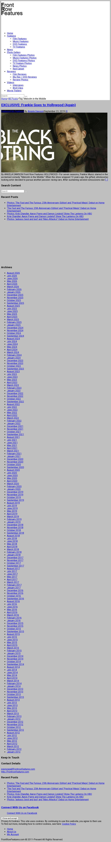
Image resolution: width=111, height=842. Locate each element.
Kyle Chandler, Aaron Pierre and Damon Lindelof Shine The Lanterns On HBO (45, 216)
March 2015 (13, 648)
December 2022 (15, 393)
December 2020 (15, 459)
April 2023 (12, 382)
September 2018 (15, 533)
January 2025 (14, 325)
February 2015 (14, 650)
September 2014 (15, 664)
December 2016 (15, 590)
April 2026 (12, 284)
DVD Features (20, 44)
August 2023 (13, 371)
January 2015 (14, 653)
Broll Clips (18, 88)
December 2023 (15, 360)
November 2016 (15, 593)
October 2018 (14, 530)
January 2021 (14, 456)
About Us (11, 831)
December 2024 (15, 327)
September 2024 (15, 336)
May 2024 (12, 347)
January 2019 (14, 522)
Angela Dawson (36, 111)
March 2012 (13, 746)
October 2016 (14, 596)
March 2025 (13, 319)
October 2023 (14, 366)
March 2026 (13, 286)
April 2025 (12, 316)
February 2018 (14, 552)
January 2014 (14, 686)
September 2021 (15, 434)
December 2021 (15, 426)
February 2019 (14, 519)
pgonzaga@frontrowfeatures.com (18, 769)
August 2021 (13, 437)
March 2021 (13, 451)
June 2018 (12, 541)
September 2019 (15, 500)
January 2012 (14, 752)
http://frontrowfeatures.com (15, 771)
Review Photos (20, 79)
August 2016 (13, 601)
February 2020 (14, 486)
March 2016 (13, 615)
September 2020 (15, 467)
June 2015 (12, 639)
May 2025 (12, 314)
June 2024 (12, 344)
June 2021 (12, 442)
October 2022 (14, 399)
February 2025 (14, 322)
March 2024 (13, 352)
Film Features (20, 38)
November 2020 (15, 461)
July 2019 (12, 505)
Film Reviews (19, 74)
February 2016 (14, 617)
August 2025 (13, 305)
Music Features (20, 41)
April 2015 (12, 645)
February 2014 (14, 683)
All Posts (13, 98)
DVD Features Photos (24, 60)
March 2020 (13, 483)
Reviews (11, 71)
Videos (10, 82)
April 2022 (12, 415)
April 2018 (12, 546)
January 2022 (14, 423)
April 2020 (12, 481)
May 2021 (12, 445)
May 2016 (12, 609)
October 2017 (14, 563)
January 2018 (14, 555)
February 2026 (14, 289)
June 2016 (12, 607)
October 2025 (14, 300)
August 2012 (13, 732)
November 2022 (15, 396)
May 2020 (12, 478)
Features (11, 36)
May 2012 (12, 741)
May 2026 (12, 281)
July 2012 (12, 735)
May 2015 (12, 642)
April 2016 (12, 612)
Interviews (18, 85)
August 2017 (13, 568)
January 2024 (14, 357)
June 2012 (12, 738)
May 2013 (12, 708)
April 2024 (12, 349)
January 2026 (14, 292)
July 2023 (12, 374)
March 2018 (13, 549)
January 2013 (14, 719)
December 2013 (15, 689)
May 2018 (12, 544)
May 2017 (12, 576)
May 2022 (12, 412)
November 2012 (15, 724)
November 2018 (15, 527)
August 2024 (13, 338)
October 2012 (14, 727)
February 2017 (14, 585)
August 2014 (13, 667)
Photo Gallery (14, 52)
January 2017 (14, 587)
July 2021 (12, 440)
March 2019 (13, 516)
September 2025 (15, 303)
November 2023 (15, 363)
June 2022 (12, 409)
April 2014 (12, 678)
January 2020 (14, 489)
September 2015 (15, 631)
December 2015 (15, 623)
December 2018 (15, 524)
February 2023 (14, 388)
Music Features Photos (24, 57)
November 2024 (15, 330)
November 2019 (15, 494)
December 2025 (15, 295)
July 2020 (12, 472)
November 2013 (15, 691)
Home (10, 33)
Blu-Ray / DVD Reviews (25, 77)
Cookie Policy (69, 824)
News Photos (20, 66)
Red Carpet (18, 68)
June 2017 (12, 574)
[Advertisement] (53, 22)
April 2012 (12, 743)
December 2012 (15, 721)
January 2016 (14, 620)
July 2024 (12, 341)
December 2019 (15, 492)
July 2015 (12, 637)
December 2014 (15, 656)
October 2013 (14, 694)
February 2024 (14, 355)
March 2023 (13, 385)
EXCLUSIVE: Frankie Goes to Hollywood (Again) (38, 105)
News (10, 49)
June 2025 (12, 311)
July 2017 (12, 571)
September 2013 (15, 697)
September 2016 (15, 598)
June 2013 (12, 705)
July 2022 (12, 407)
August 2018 (13, 535)
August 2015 (13, 634)
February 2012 (14, 749)
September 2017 (15, 565)
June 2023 (12, 377)
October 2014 (14, 661)
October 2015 (14, 628)
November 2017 (15, 560)
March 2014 (13, 680)
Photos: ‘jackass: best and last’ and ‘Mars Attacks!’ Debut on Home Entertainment (48, 219)
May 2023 (12, 379)
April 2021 (12, 448)
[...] (106, 179)
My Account (13, 834)
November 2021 (15, 429)
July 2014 (12, 669)
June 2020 (12, 475)
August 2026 (13, 273)
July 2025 (12, 308)
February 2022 (14, 420)
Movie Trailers (14, 90)
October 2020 (14, 464)
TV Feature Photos (22, 63)
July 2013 (12, 702)
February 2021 (14, 453)
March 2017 (13, 582)
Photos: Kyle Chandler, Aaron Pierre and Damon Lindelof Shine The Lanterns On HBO (49, 213)
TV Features (19, 47)
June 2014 (12, 672)
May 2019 (12, 511)
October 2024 (14, 333)
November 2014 (15, 658)
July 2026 (12, 275)
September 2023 (15, 368)
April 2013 (12, 710)
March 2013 (13, 713)
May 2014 (12, 675)
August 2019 (13, 503)
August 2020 (13, 470)
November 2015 (15, 626)
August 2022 (13, 404)
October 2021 (14, 431)
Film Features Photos (24, 55)
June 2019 (12, 508)
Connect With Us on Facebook (20, 807)
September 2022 (15, 401)
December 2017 (15, 557)
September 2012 (15, 730)
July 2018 (12, 538)
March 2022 (13, 418)
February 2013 (14, 716)
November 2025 (15, 297)
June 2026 (12, 278)
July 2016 (12, 604)
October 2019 (14, 497)
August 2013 (13, 700)
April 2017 (12, 579)
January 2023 (14, 390)
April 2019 (12, 513)
